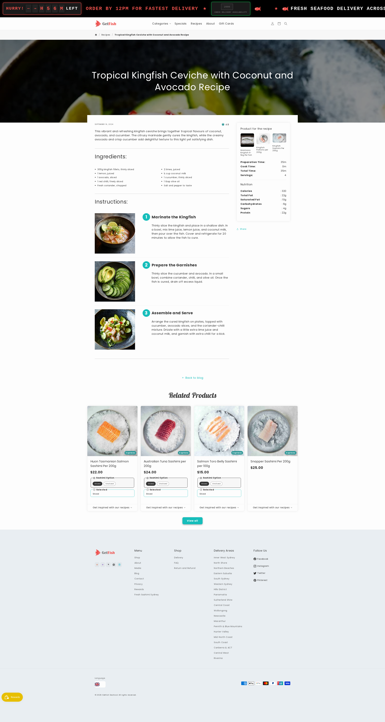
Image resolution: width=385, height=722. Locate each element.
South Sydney (221, 578)
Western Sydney (223, 584)
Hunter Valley (221, 631)
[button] (161, 23)
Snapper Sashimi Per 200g (270, 461)
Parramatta (220, 594)
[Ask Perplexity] (119, 564)
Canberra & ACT (223, 647)
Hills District (220, 589)
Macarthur (220, 621)
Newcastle (219, 615)
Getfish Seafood (110, 695)
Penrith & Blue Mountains (228, 626)
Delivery (178, 557)
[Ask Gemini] (102, 564)
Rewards (139, 589)
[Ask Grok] (108, 564)
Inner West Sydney (224, 557)
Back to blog (194, 378)
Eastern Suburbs (223, 573)
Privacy (138, 584)
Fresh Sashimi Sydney (146, 594)
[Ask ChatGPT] (114, 564)
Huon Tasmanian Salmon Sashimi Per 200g (109, 463)
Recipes (106, 34)
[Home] (96, 34)
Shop (137, 557)
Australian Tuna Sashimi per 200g (165, 463)
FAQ (176, 562)
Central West (221, 652)
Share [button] (243, 229)
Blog (136, 573)
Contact (139, 578)
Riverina (218, 658)
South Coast (221, 642)
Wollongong (220, 610)
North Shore (220, 562)
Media (137, 568)
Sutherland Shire (223, 599)
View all (192, 520)
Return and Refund (184, 568)
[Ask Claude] (97, 564)
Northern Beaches (224, 568)
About (137, 562)
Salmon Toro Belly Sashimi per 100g (217, 463)
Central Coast (222, 605)
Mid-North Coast (223, 637)
